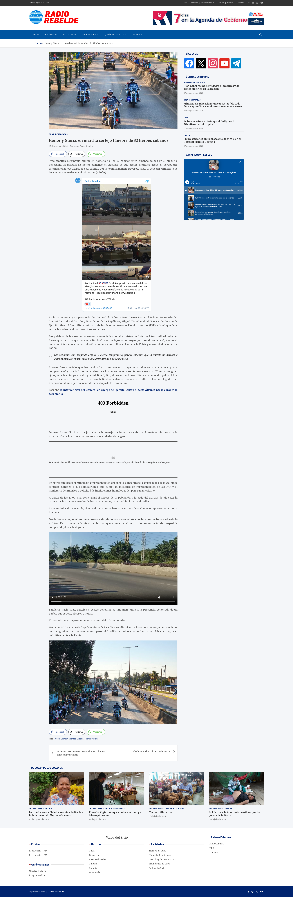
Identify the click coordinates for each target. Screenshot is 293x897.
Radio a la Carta (157, 868)
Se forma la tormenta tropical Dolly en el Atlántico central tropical (209, 123)
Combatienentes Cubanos (73, 738)
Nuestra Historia (37, 871)
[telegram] (236, 63)
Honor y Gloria (92, 738)
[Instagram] (253, 2)
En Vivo (49, 34)
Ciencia (230, 2)
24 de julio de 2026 (97, 819)
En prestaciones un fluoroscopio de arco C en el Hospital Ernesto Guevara (212, 140)
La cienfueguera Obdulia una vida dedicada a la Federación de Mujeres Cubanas (56, 814)
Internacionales (207, 2)
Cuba (185, 2)
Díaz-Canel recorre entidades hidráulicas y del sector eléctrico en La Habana (212, 87)
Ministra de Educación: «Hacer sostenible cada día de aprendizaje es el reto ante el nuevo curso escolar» (213, 106)
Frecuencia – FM (38, 855)
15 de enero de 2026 (58, 146)
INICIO (35, 34)
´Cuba (57, 738)
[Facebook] (249, 2)
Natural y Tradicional (160, 855)
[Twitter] (257, 2)
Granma (213, 852)
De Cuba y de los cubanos (40, 808)
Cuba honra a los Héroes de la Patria (151, 751)
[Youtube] (261, 2)
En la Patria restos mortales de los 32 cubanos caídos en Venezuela (81, 753)
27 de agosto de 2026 (193, 93)
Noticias (68, 34)
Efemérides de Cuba (159, 863)
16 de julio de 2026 (157, 816)
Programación (37, 875)
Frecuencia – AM (38, 850)
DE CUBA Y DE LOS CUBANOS (47, 767)
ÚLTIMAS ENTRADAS (197, 77)
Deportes (194, 2)
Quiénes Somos (114, 34)
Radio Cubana (216, 843)
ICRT (211, 848)
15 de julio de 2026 (217, 819)
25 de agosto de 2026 (39, 819)
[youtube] (224, 63)
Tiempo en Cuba (157, 850)
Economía (241, 2)
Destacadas (61, 134)
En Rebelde (89, 34)
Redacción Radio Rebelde (81, 146)
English (137, 34)
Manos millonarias (160, 812)
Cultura (221, 2)
